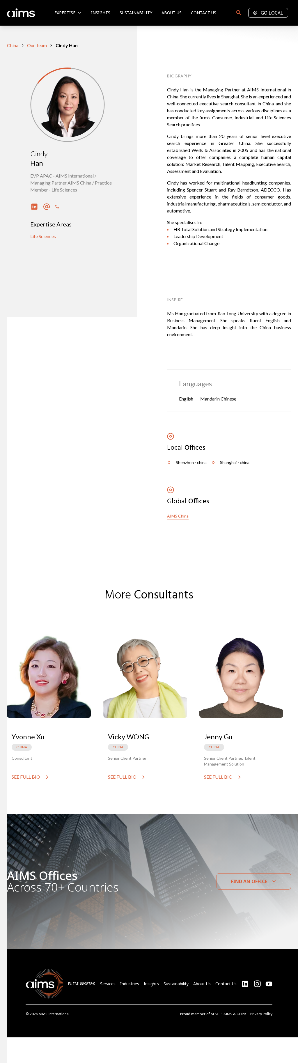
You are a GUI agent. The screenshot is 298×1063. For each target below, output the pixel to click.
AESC (215, 1013)
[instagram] (268, 984)
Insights (100, 12)
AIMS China (178, 515)
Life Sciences (43, 236)
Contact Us (203, 12)
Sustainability (136, 12)
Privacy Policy (261, 1013)
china (12, 45)
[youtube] (257, 983)
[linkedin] (245, 984)
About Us (172, 12)
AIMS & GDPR (235, 1013)
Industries (129, 983)
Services (108, 983)
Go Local (272, 13)
